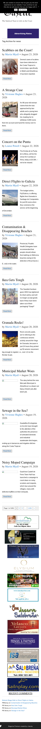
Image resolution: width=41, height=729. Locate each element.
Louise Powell (12, 146)
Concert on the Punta (16, 141)
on (10, 700)
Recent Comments (20, 693)
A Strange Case (12, 90)
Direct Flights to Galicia (18, 181)
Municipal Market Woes (18, 371)
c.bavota (29, 726)
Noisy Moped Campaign (18, 462)
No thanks (22, 10)
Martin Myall (12, 54)
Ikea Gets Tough (13, 279)
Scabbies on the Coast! (17, 50)
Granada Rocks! (13, 322)
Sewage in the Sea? (15, 410)
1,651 (30, 508)
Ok (16, 10)
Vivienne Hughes (14, 94)
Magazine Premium (14, 726)
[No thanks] (38, 7)
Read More (7, 79)
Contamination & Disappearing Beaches (17, 228)
